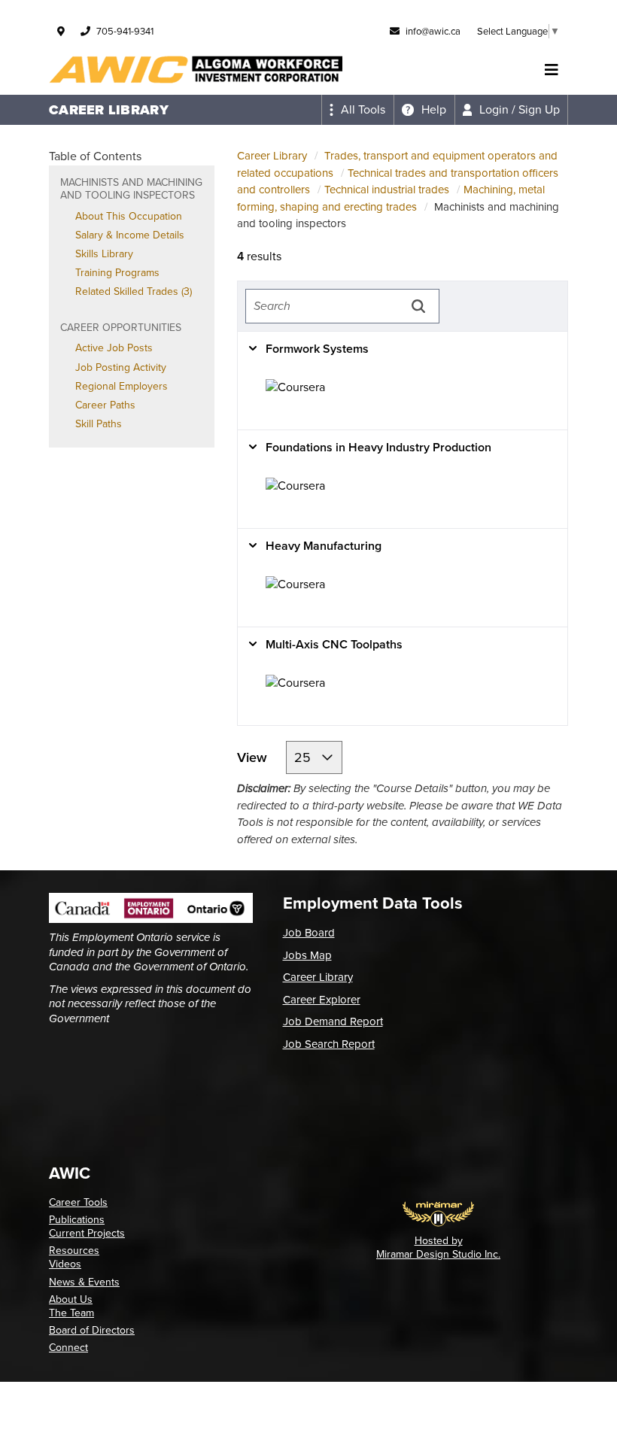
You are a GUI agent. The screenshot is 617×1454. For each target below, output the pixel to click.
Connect (68, 1347)
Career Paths (105, 405)
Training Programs (117, 273)
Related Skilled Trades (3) (133, 291)
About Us (71, 1299)
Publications (77, 1220)
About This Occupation (128, 216)
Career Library (272, 155)
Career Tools (78, 1202)
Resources (74, 1250)
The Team (71, 1313)
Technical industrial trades (386, 189)
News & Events (84, 1282)
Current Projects (87, 1233)
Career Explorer (321, 999)
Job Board (309, 932)
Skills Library (104, 254)
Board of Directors (92, 1330)
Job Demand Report (333, 1021)
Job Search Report (329, 1044)
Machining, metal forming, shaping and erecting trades (391, 198)
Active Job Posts (114, 348)
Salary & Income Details (129, 235)
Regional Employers (121, 386)
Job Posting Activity (120, 367)
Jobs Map (307, 955)
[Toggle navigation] (551, 70)
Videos (65, 1264)
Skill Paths (98, 424)
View (254, 757)
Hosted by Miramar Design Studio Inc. (438, 1247)
